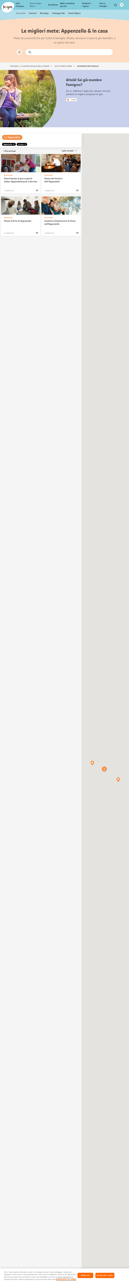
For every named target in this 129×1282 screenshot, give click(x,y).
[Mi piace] (37, 190)
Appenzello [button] (8, 144)
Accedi (73, 100)
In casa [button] (21, 144)
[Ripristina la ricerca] (108, 52)
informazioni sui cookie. (66, 1279)
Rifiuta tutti (85, 1275)
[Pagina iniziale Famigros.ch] (8, 7)
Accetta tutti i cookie (105, 1275)
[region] (64, 1275)
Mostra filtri (14, 137)
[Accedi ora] (121, 5)
